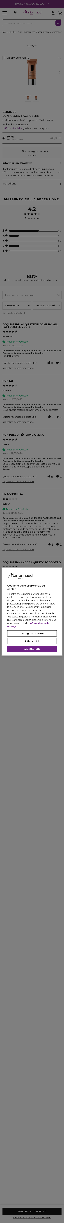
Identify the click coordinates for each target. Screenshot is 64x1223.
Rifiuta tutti (32, 641)
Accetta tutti (32, 649)
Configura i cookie (32, 633)
